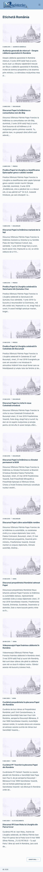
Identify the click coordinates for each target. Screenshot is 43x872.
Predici (15, 166)
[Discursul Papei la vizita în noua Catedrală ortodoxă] (21, 385)
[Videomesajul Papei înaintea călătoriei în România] (21, 627)
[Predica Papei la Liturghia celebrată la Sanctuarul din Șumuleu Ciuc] (21, 269)
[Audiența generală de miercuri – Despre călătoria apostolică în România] (21, 33)
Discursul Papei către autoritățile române (21, 522)
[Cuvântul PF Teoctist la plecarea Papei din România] (21, 747)
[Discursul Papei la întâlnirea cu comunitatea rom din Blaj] (21, 92)
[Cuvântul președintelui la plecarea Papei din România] (21, 684)
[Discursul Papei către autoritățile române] (21, 504)
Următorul (33, 859)
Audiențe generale (19, 47)
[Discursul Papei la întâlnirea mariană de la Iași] (21, 212)
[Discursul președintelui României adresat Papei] (21, 565)
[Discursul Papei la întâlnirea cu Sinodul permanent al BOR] (21, 442)
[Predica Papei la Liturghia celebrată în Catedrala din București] (21, 328)
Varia (14, 579)
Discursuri (16, 106)
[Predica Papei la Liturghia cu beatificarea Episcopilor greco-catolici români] (21, 152)
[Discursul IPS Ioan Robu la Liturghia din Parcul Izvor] (21, 807)
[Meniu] (39, 5)
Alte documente (18, 820)
